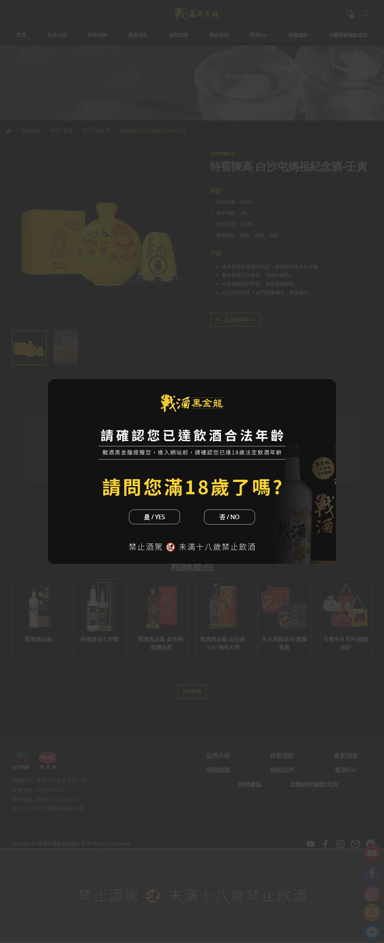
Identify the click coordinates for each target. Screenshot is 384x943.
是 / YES (154, 517)
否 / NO (229, 517)
